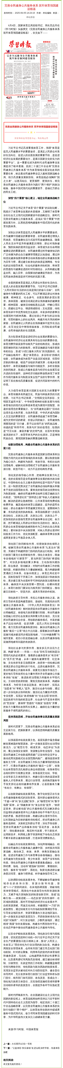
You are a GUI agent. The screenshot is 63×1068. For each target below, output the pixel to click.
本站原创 (30, 17)
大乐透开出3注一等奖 (22, 1044)
